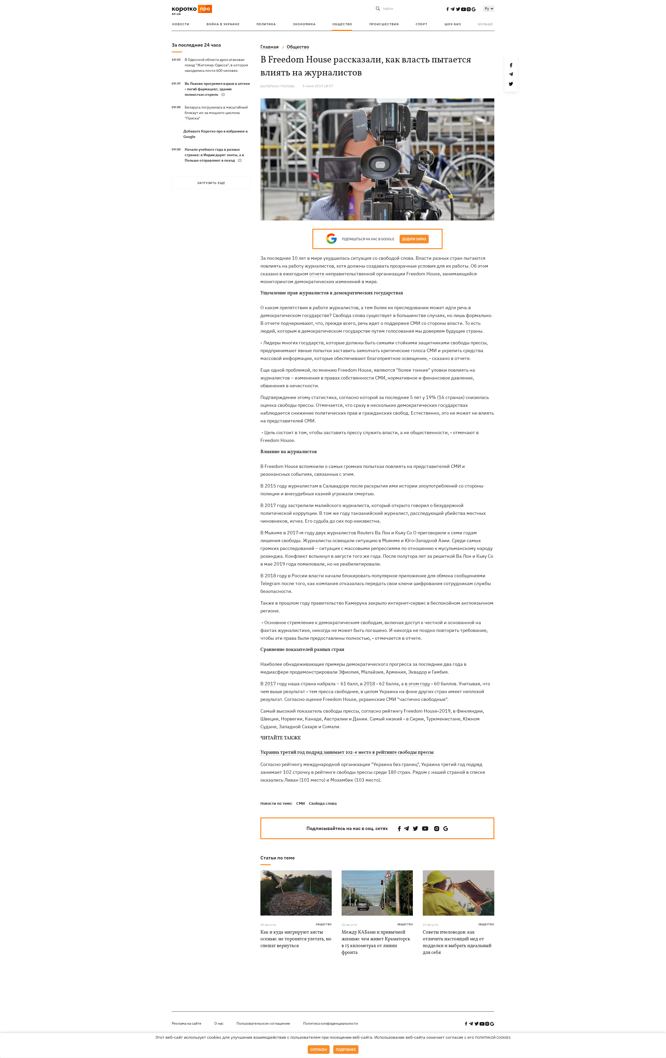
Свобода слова (323, 803)
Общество (342, 24)
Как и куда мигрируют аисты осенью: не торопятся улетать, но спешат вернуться (295, 939)
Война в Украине (223, 24)
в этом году (417, 684)
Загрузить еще (211, 183)
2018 (369, 684)
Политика (266, 24)
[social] (447, 9)
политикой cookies (493, 1037)
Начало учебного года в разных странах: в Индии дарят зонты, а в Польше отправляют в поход (214, 155)
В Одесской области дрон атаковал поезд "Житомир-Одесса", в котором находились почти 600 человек (216, 65)
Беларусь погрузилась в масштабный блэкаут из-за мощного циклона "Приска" (216, 113)
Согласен (318, 1049)
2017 (270, 684)
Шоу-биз (453, 24)
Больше (485, 24)
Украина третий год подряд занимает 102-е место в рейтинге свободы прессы (347, 752)
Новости (180, 24)
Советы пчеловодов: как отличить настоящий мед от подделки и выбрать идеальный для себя (457, 942)
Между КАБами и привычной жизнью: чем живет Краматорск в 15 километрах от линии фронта (376, 942)
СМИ (300, 803)
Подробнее (346, 1049)
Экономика (304, 24)
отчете (316, 274)
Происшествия (384, 24)
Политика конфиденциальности (330, 1023)
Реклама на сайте (186, 1023)
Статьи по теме (277, 858)
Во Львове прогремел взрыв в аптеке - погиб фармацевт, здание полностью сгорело (217, 89)
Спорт (421, 24)
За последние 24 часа (196, 45)
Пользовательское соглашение (263, 1023)
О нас (218, 1023)
